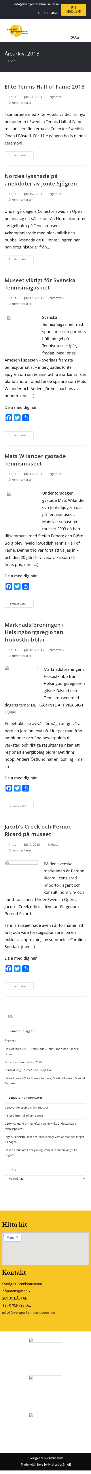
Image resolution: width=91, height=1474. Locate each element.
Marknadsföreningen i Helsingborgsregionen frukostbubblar (34, 632)
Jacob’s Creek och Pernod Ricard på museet (38, 830)
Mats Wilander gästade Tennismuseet (35, 459)
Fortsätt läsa (21, 154)
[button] (45, 30)
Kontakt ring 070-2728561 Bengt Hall (28, 1070)
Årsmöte (10, 1041)
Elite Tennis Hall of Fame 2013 (45, 86)
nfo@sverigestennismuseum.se (37, 4)
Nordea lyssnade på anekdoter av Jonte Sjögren (41, 179)
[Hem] (6, 61)
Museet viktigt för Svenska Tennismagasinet (40, 283)
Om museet (40, 1107)
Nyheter (56, 97)
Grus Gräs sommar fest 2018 (23, 1062)
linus (12, 97)
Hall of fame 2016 (31, 1116)
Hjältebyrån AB (59, 1464)
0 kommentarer (20, 102)
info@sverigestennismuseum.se (28, 1312)
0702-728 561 (50, 13)
